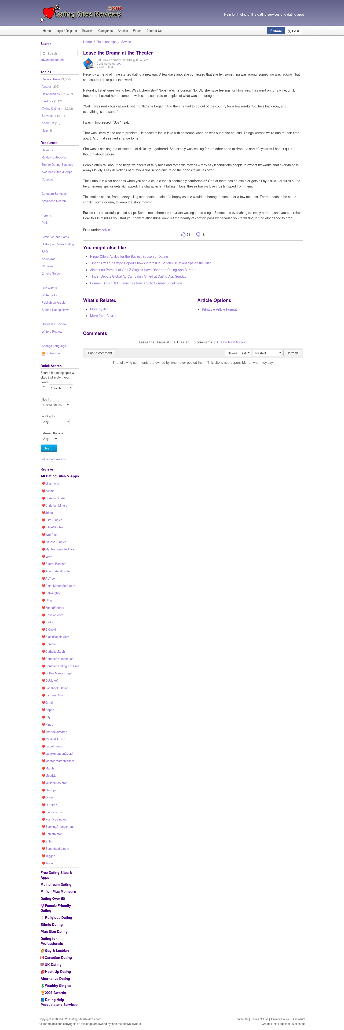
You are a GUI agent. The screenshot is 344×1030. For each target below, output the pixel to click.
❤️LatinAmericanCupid (57, 753)
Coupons (48, 179)
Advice (126, 41)
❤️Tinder (48, 863)
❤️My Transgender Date (58, 549)
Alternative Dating (55, 978)
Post (295, 31)
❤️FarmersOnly (52, 695)
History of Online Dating (58, 244)
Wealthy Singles (58, 985)
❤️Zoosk (48, 491)
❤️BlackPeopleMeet (55, 636)
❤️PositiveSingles (54, 819)
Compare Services (54, 193)
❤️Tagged (48, 855)
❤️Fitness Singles (54, 542)
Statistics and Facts (55, 237)
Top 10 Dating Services (57, 164)
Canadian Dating (58, 957)
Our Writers (49, 288)
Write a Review (52, 331)
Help (47, 130)
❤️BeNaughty (51, 593)
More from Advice (103, 315)
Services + (54, 115)
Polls (45, 222)
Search (49, 448)
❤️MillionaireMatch (54, 782)
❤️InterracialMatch (54, 731)
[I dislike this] (198, 234)
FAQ (45, 251)
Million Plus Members (58, 891)
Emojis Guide (51, 273)
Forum (137, 30)
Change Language (54, 345)
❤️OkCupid (49, 790)
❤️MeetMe (49, 775)
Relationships (107, 41)
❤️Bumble (49, 644)
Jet (119, 63)
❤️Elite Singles (52, 520)
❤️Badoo (48, 622)
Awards (50, 86)
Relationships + (57, 94)
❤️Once (47, 797)
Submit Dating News (55, 309)
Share (277, 31)
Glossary (48, 266)
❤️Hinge (47, 724)
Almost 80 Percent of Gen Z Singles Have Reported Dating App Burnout (143, 269)
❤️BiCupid (49, 629)
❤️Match (48, 768)
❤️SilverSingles (52, 527)
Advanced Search (54, 201)
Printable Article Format (219, 309)
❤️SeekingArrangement (58, 826)
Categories (105, 30)
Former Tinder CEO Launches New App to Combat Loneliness (136, 283)
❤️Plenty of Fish (53, 812)
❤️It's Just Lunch (53, 739)
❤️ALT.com (49, 578)
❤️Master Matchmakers (58, 760)
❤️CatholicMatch (53, 651)
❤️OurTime (49, 804)
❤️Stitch (47, 841)
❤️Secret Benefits (54, 563)
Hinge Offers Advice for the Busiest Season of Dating (129, 256)
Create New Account (232, 342)
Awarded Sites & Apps (57, 171)
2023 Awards (55, 992)
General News (56, 79)
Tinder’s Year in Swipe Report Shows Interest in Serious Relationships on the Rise (150, 263)
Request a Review (54, 324)
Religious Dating (58, 917)
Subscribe (52, 353)
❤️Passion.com (52, 615)
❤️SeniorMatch (52, 833)
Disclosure (298, 1019)
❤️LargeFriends (52, 746)
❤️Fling (47, 600)
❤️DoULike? (50, 680)
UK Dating (53, 964)
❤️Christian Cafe (53, 498)
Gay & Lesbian (57, 950)
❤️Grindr (48, 702)
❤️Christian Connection (57, 658)
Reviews (87, 30)
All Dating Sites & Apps (59, 475)
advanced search (52, 59)
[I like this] (183, 234)
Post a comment (100, 352)
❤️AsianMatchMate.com (58, 585)
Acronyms (48, 259)
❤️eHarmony (50, 483)
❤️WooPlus (50, 534)
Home (47, 30)
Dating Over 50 (52, 898)
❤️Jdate (47, 512)
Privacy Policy (280, 1019)
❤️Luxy (47, 556)
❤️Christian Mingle (54, 505)
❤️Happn (48, 709)
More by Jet (99, 309)
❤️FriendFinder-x (53, 607)
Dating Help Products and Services (58, 1002)
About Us (51, 123)
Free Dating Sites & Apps (56, 875)
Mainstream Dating (55, 884)
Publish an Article (54, 302)
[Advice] (88, 67)
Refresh (292, 352)
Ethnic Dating (51, 924)
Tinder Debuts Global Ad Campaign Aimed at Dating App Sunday (138, 276)
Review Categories (54, 157)
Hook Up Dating (58, 971)
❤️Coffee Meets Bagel (57, 673)
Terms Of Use (259, 1019)
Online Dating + (57, 108)
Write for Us (50, 295)
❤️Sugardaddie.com (55, 848)
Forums (47, 215)
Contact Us (154, 30)
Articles (123, 30)
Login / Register (66, 30)
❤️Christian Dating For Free (60, 666)
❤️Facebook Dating (55, 688)
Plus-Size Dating (54, 931)
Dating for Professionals (51, 941)
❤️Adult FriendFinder (56, 571)
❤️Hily (46, 717)
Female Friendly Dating (55, 908)
